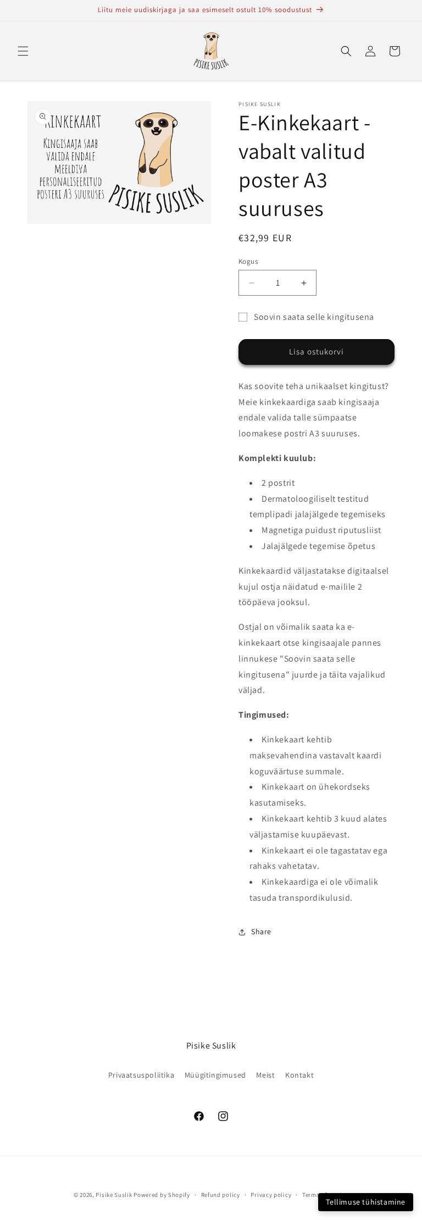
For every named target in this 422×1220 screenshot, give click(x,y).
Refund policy (220, 1195)
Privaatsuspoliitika (141, 1075)
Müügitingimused (215, 1075)
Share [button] (261, 931)
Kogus (248, 261)
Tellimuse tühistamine (366, 1202)
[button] (23, 51)
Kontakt (299, 1075)
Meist (265, 1075)
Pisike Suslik (114, 1195)
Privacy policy (271, 1195)
